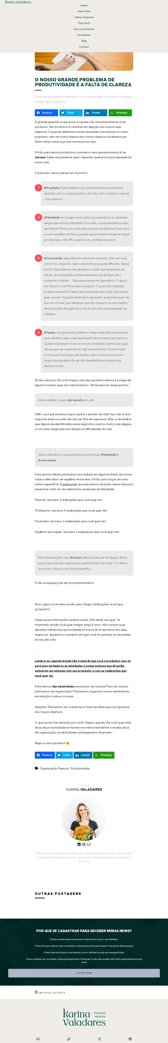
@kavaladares (52, 992)
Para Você (84, 23)
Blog (84, 41)
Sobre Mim (84, 11)
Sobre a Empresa (84, 17)
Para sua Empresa (84, 29)
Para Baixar (84, 35)
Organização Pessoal (54, 768)
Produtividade (80, 768)
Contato (84, 47)
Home (84, 5)
